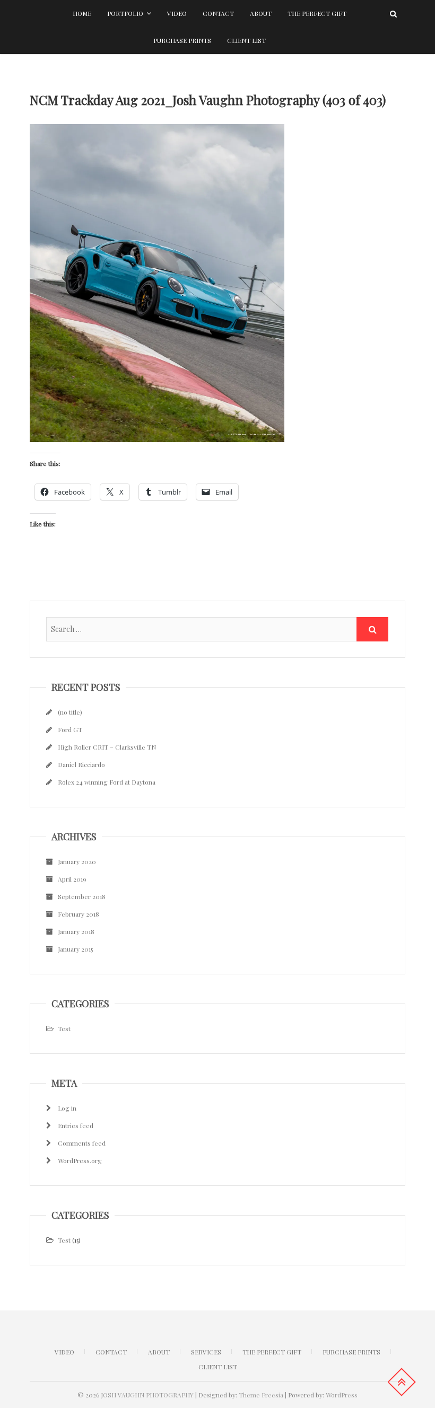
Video (177, 13)
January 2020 (77, 861)
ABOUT (159, 1352)
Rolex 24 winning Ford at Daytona (106, 782)
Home (82, 13)
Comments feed (82, 1143)
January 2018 (76, 931)
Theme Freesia (261, 1395)
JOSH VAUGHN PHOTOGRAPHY (147, 1395)
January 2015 (75, 949)
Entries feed (75, 1125)
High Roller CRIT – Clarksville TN (107, 747)
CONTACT (111, 1352)
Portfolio (125, 13)
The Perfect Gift (317, 13)
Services (206, 1352)
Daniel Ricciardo (81, 764)
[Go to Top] (401, 1382)
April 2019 (72, 879)
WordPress (342, 1395)
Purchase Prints (182, 40)
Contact (218, 13)
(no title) (70, 712)
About (261, 13)
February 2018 (78, 914)
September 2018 (82, 896)
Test (64, 1028)
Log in (67, 1108)
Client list (246, 40)
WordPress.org (80, 1160)
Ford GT (70, 729)
